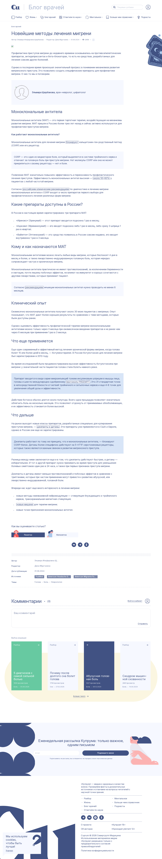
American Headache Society (59, 576)
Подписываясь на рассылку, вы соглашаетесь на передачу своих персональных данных (81, 758)
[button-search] (114, 7)
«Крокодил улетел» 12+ (123, 829)
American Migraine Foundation (86, 576)
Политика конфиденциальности (97, 850)
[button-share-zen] (95, 817)
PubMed (39, 576)
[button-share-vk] (74, 544)
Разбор (18, 17)
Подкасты (146, 17)
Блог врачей (50, 17)
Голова (38, 582)
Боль (46, 582)
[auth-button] (148, 7)
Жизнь (32, 17)
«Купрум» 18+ (119, 824)
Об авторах (87, 829)
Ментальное (95, 17)
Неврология (56, 582)
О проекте (86, 824)
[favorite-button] (93, 39)
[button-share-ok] (86, 544)
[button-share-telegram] (80, 544)
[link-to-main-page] (15, 7)
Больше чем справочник (121, 17)
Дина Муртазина (61, 40)
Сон (51, 687)
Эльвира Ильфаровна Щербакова (30, 40)
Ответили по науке (72, 17)
